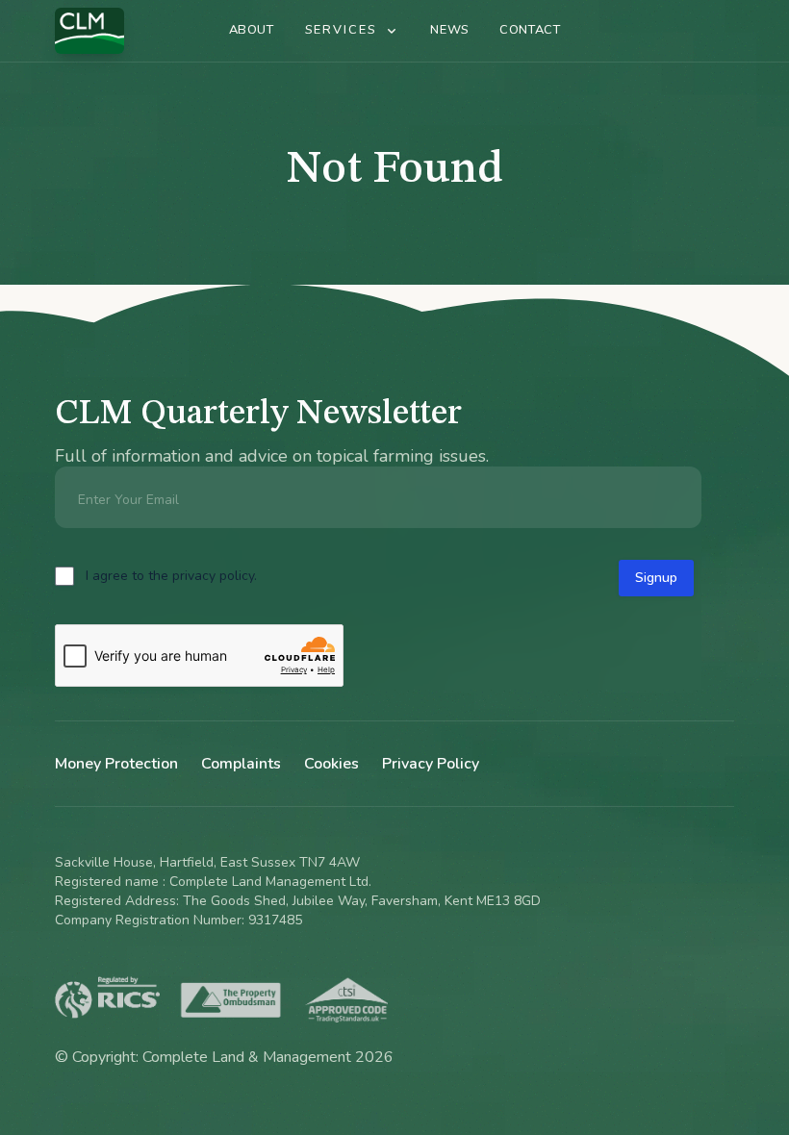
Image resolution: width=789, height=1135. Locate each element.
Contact (529, 29)
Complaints (241, 763)
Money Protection (116, 763)
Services (341, 29)
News (449, 29)
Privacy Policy (430, 763)
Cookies (331, 763)
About (251, 29)
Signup (656, 577)
